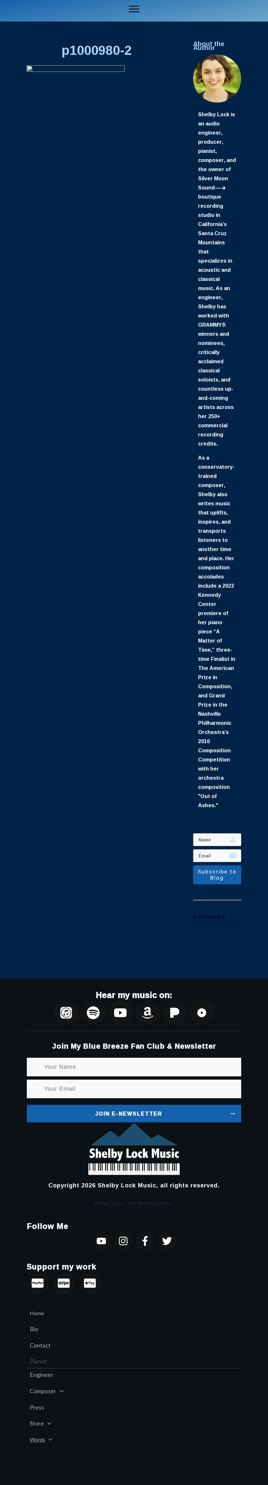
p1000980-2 (96, 50)
